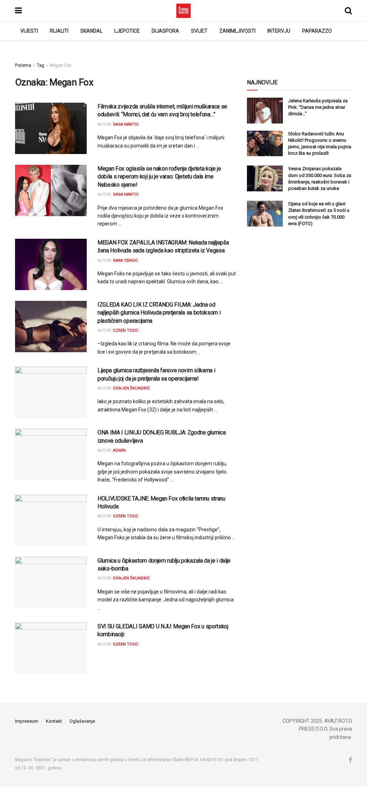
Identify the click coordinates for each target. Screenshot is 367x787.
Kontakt (54, 721)
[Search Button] (348, 11)
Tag (40, 65)
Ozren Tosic (125, 330)
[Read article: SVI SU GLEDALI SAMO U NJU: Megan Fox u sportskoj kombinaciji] (51, 648)
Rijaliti (59, 31)
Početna (23, 65)
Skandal (91, 31)
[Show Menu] (18, 11)
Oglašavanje (82, 721)
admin (119, 450)
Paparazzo (317, 31)
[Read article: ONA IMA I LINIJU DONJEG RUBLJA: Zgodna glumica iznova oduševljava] (51, 454)
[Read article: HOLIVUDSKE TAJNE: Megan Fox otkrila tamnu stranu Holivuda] (51, 520)
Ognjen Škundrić (131, 388)
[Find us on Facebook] (350, 760)
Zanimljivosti (237, 31)
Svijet (199, 31)
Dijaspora (165, 31)
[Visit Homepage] (183, 11)
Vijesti (29, 31)
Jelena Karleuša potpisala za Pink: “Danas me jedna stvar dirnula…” (318, 107)
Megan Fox (60, 65)
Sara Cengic (125, 260)
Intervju (278, 31)
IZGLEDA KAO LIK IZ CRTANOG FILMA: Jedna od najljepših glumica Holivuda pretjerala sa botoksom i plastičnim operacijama (158, 312)
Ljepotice (127, 31)
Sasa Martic (126, 124)
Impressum (26, 721)
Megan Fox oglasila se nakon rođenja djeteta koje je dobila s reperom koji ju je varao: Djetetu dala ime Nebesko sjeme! (159, 176)
